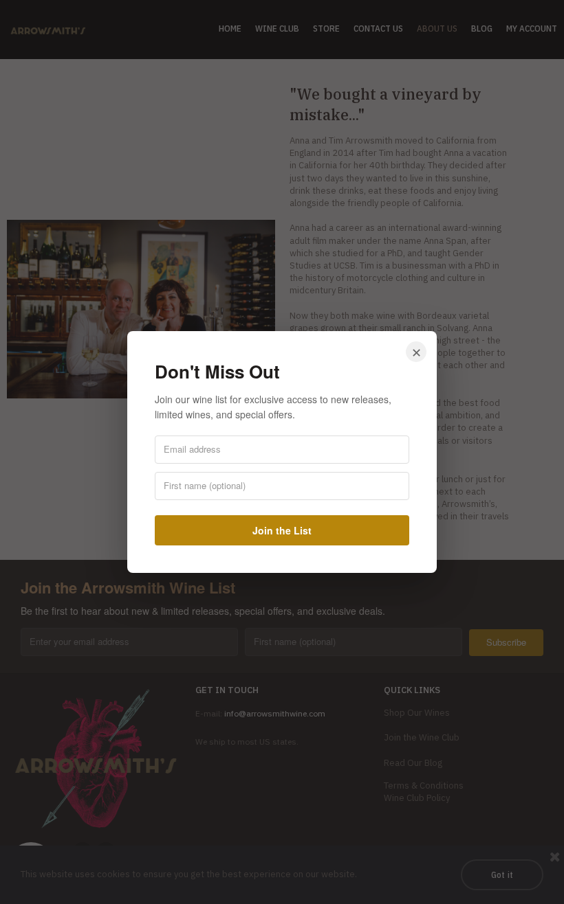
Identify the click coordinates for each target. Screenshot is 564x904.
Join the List (282, 530)
